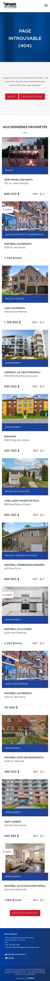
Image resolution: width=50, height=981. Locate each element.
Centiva (30, 978)
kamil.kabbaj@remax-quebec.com (25, 947)
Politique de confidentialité (15, 972)
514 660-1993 (14, 945)
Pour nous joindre (31, 97)
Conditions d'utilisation (36, 972)
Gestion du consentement (25, 974)
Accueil (12, 97)
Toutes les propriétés (25, 913)
